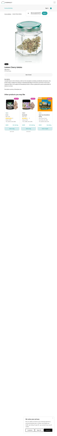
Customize (30, 430)
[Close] (53, 418)
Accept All (48, 430)
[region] (39, 425)
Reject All (39, 430)
